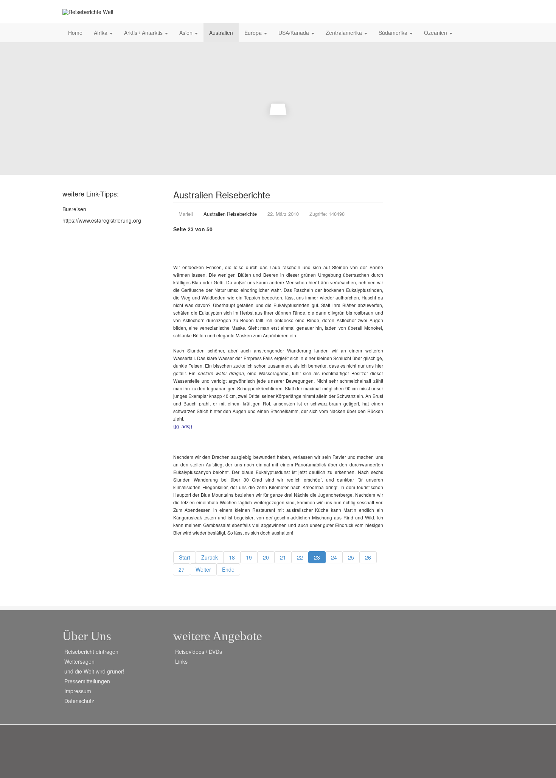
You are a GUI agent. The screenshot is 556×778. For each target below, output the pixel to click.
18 (232, 557)
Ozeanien (436, 32)
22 (300, 557)
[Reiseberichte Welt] (87, 12)
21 (283, 557)
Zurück (209, 557)
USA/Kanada (294, 32)
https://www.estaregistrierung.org (101, 220)
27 (182, 569)
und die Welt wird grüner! (94, 671)
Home (75, 32)
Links (181, 661)
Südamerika (394, 32)
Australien (221, 32)
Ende (228, 569)
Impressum (77, 691)
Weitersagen (79, 661)
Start (184, 557)
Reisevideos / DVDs (198, 651)
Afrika (101, 32)
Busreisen (74, 209)
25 (351, 557)
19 (249, 557)
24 (334, 557)
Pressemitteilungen (87, 681)
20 (266, 557)
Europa (253, 32)
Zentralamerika (344, 32)
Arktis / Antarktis (144, 32)
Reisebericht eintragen (91, 651)
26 (368, 557)
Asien (186, 32)
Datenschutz (79, 701)
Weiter (203, 569)
